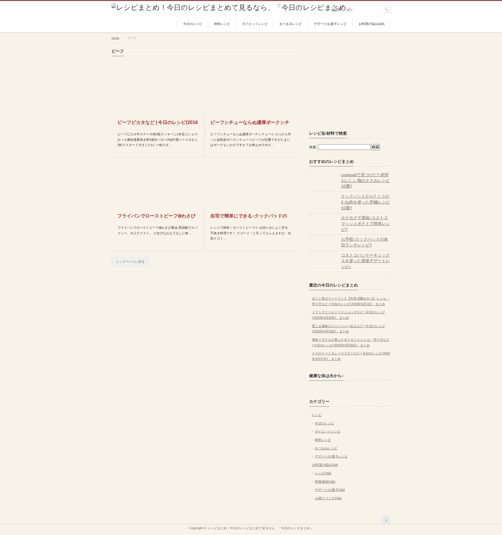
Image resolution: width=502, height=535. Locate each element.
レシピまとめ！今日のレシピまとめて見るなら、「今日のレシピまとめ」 (260, 528)
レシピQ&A (323, 473)
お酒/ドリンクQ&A (328, 498)
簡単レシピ (222, 24)
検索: (313, 147)
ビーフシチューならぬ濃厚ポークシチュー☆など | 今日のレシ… (249, 124)
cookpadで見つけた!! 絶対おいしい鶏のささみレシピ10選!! (365, 180)
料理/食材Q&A (325, 481)
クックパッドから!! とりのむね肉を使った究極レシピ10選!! (365, 202)
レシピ (317, 415)
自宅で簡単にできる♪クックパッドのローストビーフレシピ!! (248, 218)
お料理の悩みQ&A (371, 24)
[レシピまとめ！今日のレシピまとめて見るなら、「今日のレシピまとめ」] (232, 7)
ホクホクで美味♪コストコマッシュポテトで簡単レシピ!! (365, 223)
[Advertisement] (352, 85)
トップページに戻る (130, 261)
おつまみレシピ (290, 24)
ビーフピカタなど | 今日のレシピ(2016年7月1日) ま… (157, 124)
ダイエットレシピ (255, 24)
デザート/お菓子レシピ (330, 24)
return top (386, 520)
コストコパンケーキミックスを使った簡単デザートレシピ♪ (365, 261)
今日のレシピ (192, 24)
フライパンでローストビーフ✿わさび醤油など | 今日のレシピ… (156, 218)
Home (115, 37)
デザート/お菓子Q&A (330, 489)
